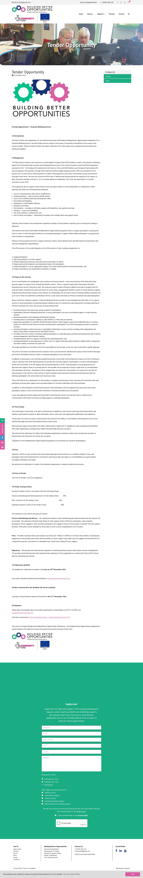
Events (108, 76)
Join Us (15, 853)
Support (100, 14)
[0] (128, 2)
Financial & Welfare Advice (52, 853)
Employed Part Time (51, 782)
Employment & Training (51, 851)
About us (16, 851)
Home (81, 14)
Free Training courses (51, 857)
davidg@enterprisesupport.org (22, 613)
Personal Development (51, 849)
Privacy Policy (17, 868)
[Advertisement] (71, 685)
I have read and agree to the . (72, 815)
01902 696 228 (107, 2)
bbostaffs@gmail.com (22, 2)
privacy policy (81, 811)
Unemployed (48, 785)
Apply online (17, 849)
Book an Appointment (88, 2)
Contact (121, 14)
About (89, 14)
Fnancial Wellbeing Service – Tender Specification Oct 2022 (49, 617)
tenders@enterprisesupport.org (59, 578)
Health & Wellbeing (50, 855)
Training (111, 14)
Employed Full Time (51, 779)
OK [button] (133, 874)
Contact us (16, 859)
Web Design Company (123, 868)
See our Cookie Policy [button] (71, 874)
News (107, 81)
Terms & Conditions (29, 868)
